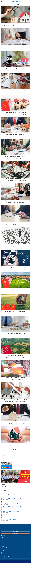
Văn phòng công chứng (4, 543)
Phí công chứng (16, 533)
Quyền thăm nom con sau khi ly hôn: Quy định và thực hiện (11, 516)
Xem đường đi (16, 531)
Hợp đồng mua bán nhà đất (4, 547)
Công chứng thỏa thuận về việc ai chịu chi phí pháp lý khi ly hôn (12, 498)
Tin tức (2, 460)
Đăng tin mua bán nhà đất (4, 550)
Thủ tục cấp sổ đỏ (3, 455)
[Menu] (1, 2)
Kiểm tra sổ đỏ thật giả (4, 546)
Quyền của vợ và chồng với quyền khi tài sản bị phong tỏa (11, 511)
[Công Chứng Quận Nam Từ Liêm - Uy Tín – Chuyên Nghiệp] (15, 1)
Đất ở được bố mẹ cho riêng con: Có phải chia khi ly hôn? (11, 514)
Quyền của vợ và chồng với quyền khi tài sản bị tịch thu (10, 503)
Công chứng (2, 537)
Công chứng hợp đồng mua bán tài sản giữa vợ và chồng (11, 519)
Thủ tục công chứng (3, 457)
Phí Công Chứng (3, 458)
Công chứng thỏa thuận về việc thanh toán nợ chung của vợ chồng (12, 506)
